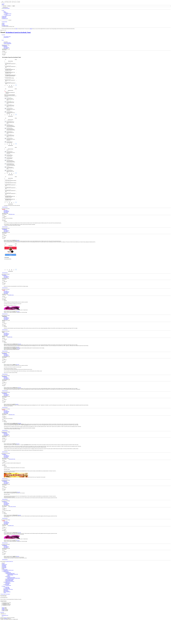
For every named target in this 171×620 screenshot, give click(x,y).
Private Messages (4, 564)
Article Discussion (6, 571)
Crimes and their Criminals (9, 579)
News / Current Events (7, 591)
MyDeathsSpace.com (5, 615)
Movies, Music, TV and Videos (8, 589)
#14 (9, 480)
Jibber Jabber (7, 587)
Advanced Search (4, 21)
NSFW (5, 592)
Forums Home (4, 567)
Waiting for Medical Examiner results (12, 574)
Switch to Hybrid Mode (7, 42)
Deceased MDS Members (9, 580)
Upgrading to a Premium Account (8, 570)
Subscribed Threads (5, 18)
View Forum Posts (6, 47)
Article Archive (4, 16)
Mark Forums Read (8, 13)
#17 (9, 544)
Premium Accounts (4, 569)
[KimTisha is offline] (12, 214)
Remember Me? (5, 7)
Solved (8, 575)
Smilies (3, 608)
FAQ (4, 11)
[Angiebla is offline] (11, 525)
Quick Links (5, 14)
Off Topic (3, 24)
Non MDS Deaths (8, 572)
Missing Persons (8, 576)
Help (3, 4)
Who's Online (4, 566)
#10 (9, 392)
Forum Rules (2, 612)
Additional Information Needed (10, 573)
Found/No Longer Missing (11, 577)
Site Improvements (8, 585)
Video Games (6, 590)
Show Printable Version (7, 36)
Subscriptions (4, 565)
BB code (3, 607)
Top (12, 561)
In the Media (7, 583)
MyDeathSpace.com (7, 582)
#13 (9, 453)
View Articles (6, 48)
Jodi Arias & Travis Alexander (10, 581)
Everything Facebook (5, 25)
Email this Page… (6, 37)
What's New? (4, 17)
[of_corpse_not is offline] (12, 506)
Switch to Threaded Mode (7, 43)
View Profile (5, 46)
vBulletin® (5, 618)
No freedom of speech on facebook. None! (18, 32)
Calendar (5, 12)
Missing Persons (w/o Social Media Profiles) (13, 578)
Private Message (6, 211)
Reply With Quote (4, 226)
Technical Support (6, 584)
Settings (3, 563)
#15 (9, 500)
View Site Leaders (8, 15)
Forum (3, 10)
